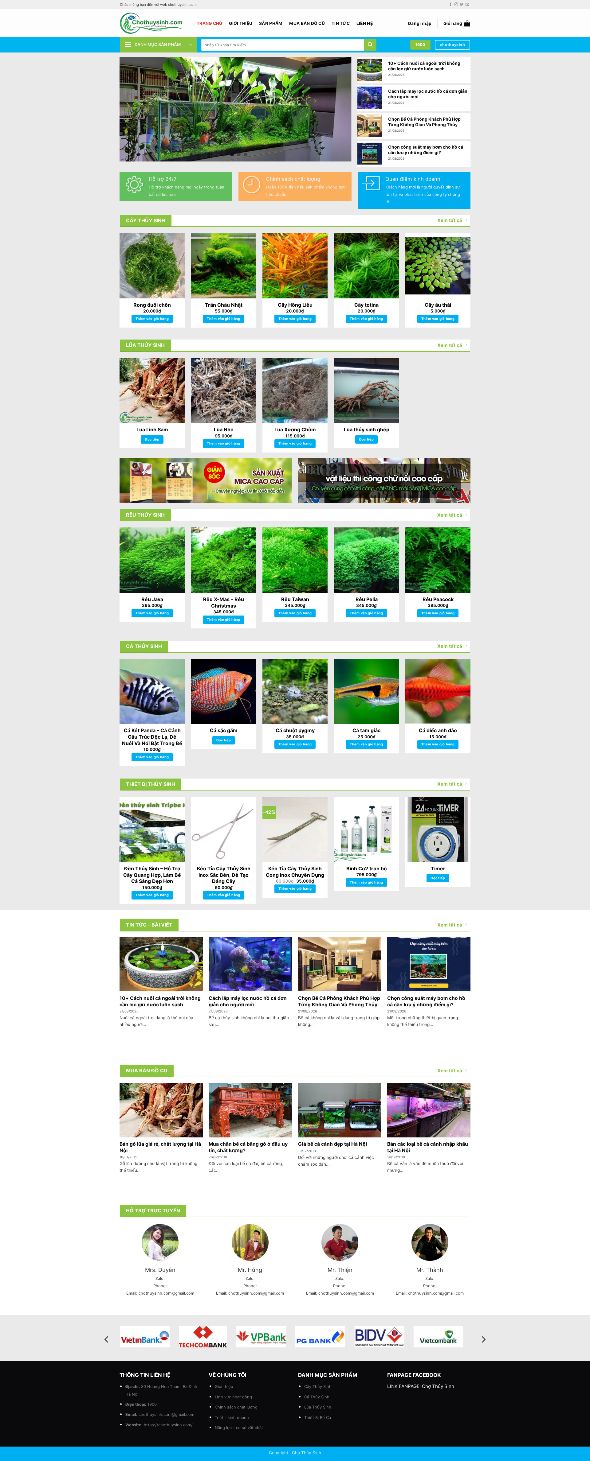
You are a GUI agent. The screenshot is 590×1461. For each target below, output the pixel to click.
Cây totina (366, 305)
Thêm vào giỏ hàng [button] (152, 319)
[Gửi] (370, 45)
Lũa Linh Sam (152, 429)
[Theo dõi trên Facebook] (450, 4)
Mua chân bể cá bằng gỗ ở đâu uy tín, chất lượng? (248, 1147)
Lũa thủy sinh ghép (366, 429)
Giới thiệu (240, 23)
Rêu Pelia (367, 599)
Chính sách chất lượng (236, 1407)
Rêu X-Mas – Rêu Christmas (223, 602)
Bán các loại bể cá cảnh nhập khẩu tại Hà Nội (427, 1147)
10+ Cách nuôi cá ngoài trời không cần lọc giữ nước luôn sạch (424, 65)
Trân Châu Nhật (223, 305)
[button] (419, 23)
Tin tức (341, 23)
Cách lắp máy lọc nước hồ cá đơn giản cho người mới (427, 93)
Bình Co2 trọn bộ (366, 868)
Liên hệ (364, 23)
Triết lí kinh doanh (232, 1417)
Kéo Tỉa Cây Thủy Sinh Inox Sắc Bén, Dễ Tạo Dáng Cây (223, 874)
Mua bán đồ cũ (307, 23)
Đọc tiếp (152, 439)
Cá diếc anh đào (438, 730)
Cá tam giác (366, 730)
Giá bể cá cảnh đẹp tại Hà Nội (332, 1144)
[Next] (339, 109)
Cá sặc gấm (224, 730)
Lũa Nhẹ (224, 429)
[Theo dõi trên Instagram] (456, 4)
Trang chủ (209, 23)
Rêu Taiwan (295, 599)
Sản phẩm (270, 23)
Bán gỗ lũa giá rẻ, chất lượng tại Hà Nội (160, 1147)
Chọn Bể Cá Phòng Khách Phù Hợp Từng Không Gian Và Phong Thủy (424, 121)
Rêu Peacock (438, 599)
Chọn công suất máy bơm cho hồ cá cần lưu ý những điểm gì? (425, 149)
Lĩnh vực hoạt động (233, 1396)
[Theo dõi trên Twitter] (461, 4)
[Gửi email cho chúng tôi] (467, 4)
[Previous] (131, 109)
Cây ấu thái (438, 305)
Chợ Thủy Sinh (438, 1386)
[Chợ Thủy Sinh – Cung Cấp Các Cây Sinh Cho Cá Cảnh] (153, 23)
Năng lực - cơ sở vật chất (239, 1427)
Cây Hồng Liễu (295, 305)
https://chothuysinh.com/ (168, 1424)
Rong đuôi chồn (152, 305)
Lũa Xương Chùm (295, 429)
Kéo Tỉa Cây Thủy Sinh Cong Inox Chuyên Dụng (295, 871)
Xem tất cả (449, 220)
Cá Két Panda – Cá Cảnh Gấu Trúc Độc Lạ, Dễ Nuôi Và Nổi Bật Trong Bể (152, 736)
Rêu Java (152, 599)
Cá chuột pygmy (295, 730)
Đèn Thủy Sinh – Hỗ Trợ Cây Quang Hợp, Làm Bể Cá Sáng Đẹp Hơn (152, 874)
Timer (438, 868)
